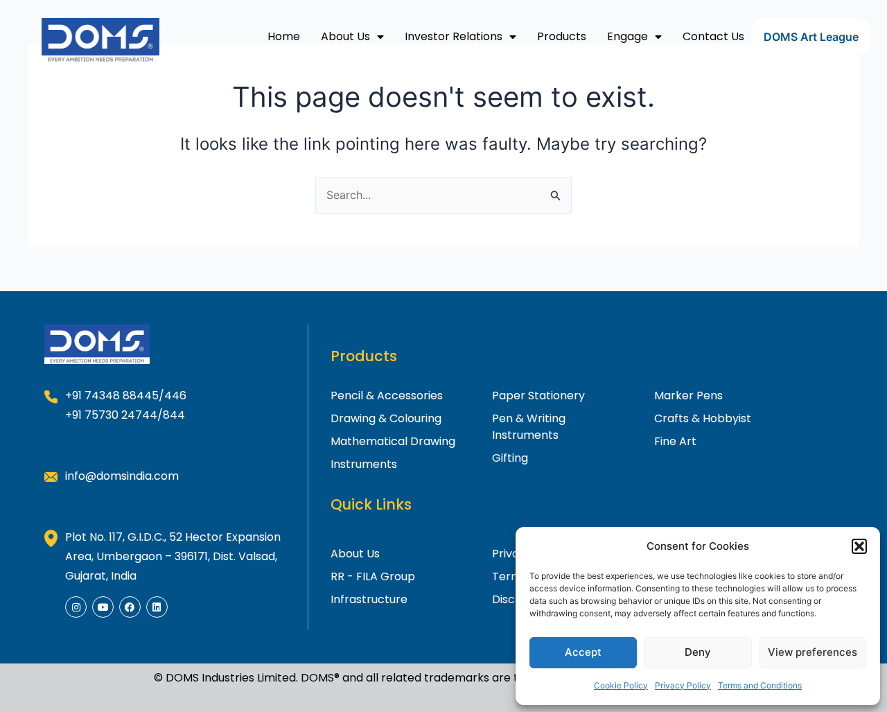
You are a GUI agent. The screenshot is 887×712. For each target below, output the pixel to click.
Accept (583, 652)
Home (283, 36)
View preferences (812, 652)
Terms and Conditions (760, 685)
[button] (859, 546)
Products (561, 36)
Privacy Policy (683, 685)
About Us (345, 36)
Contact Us (713, 36)
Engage (627, 36)
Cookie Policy (621, 685)
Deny (698, 652)
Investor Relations (453, 36)
